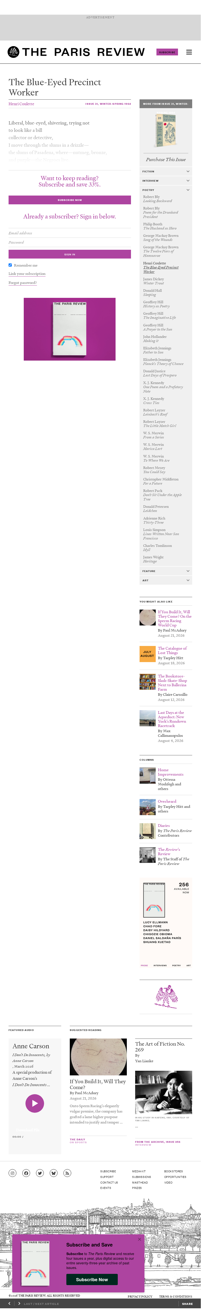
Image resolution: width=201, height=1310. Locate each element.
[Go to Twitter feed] (40, 1173)
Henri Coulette (21, 103)
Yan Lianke (144, 1060)
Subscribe (167, 52)
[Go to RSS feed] (67, 1173)
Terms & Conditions (175, 1296)
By (137, 1055)
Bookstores (173, 1171)
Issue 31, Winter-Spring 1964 (108, 104)
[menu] (189, 52)
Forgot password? (23, 282)
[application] (34, 1127)
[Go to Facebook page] (26, 1173)
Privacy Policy (140, 1296)
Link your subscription (27, 273)
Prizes (137, 1187)
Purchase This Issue (166, 159)
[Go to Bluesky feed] (54, 1173)
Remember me (25, 265)
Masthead (140, 1182)
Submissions (141, 1177)
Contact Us (109, 1182)
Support (107, 1177)
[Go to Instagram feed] (12, 1173)
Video (168, 1182)
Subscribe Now (92, 1279)
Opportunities (175, 1177)
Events (105, 1187)
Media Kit (139, 1171)
